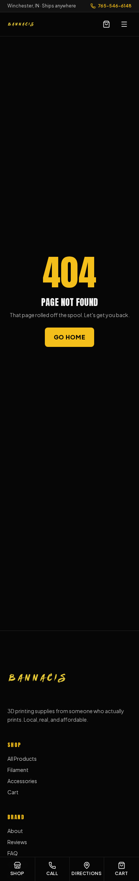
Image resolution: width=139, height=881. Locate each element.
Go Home (69, 337)
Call (52, 873)
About (15, 830)
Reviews (17, 842)
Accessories (22, 781)
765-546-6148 (115, 6)
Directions (87, 873)
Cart (13, 792)
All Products (22, 758)
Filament (18, 769)
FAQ (12, 853)
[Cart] (106, 24)
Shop (17, 873)
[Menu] (124, 24)
